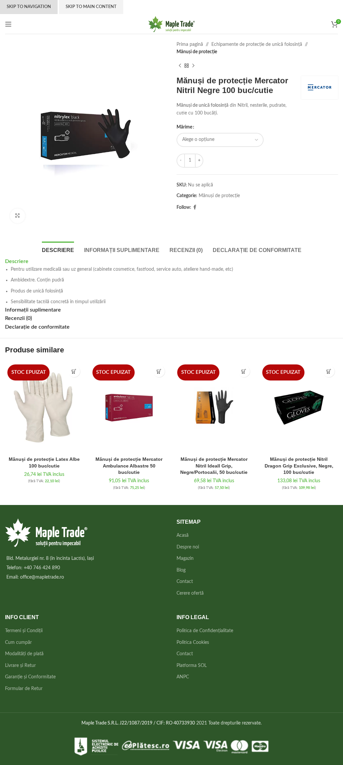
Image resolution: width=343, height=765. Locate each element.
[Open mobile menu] (8, 24)
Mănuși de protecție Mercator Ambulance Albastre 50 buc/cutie (128, 465)
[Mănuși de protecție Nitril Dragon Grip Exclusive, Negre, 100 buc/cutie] (299, 407)
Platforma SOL (192, 665)
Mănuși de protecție (197, 52)
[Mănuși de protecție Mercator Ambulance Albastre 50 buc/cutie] (129, 407)
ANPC (183, 677)
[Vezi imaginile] (17, 216)
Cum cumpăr (18, 642)
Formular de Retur (24, 688)
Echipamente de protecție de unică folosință (256, 44)
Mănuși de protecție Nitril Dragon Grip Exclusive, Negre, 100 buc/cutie (299, 465)
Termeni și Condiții (24, 630)
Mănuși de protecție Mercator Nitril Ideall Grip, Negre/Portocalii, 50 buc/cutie (214, 465)
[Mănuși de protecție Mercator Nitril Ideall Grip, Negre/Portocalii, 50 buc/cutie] (214, 407)
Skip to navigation (29, 7)
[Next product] (193, 66)
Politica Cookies (193, 642)
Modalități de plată (24, 654)
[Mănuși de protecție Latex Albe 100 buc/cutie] (44, 407)
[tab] (58, 249)
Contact (185, 581)
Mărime (184, 127)
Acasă (183, 535)
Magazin (185, 558)
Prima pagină (190, 44)
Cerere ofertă (190, 593)
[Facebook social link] (194, 207)
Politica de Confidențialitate (205, 630)
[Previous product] (180, 66)
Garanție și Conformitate (30, 677)
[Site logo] (172, 23)
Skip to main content (91, 7)
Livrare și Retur (20, 665)
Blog (181, 570)
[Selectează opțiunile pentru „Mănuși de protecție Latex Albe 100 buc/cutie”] (74, 371)
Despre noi (188, 547)
